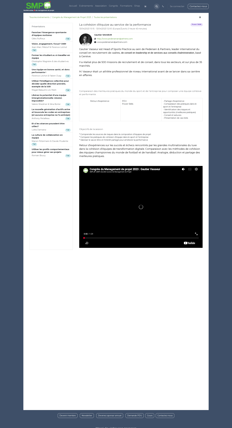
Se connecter (177, 6)
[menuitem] (73, 6)
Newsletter (87, 415)
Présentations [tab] (38, 26)
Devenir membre (67, 415)
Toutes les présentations (105, 17)
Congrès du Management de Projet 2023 (71, 17)
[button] (157, 6)
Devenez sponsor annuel (109, 415)
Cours (149, 415)
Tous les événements (39, 17)
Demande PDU (134, 415)
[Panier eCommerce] (146, 6)
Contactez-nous (198, 6)
